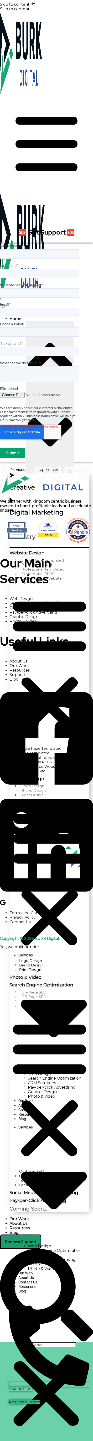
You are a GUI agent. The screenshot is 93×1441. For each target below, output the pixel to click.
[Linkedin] (46, 897)
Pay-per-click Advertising (33, 612)
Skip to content (15, 4)
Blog (14, 679)
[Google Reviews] (3, 904)
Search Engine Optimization (36, 603)
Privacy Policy (23, 917)
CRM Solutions (23, 607)
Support (18, 674)
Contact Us (20, 922)
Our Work (19, 665)
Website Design (27, 553)
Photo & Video (23, 621)
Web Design (21, 598)
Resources (20, 670)
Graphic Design (24, 617)
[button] (49, 665)
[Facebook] (46, 790)
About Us (18, 661)
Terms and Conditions (30, 913)
